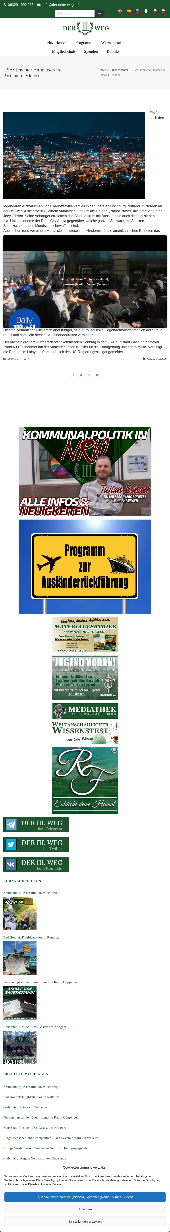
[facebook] (73, 375)
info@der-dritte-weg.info (61, 5)
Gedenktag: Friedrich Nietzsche (25, 1107)
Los (99, 13)
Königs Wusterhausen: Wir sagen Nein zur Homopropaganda (45, 1148)
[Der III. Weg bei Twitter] (85, 844)
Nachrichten (56, 42)
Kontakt (112, 51)
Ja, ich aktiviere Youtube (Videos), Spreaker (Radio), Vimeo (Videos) (85, 1197)
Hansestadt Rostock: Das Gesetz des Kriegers (34, 1127)
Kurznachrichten (157, 358)
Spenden (90, 51)
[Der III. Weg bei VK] (85, 864)
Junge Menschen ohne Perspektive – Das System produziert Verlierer (51, 1138)
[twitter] (81, 375)
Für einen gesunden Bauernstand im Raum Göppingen (41, 1117)
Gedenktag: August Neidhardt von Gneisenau (34, 1158)
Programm (83, 42)
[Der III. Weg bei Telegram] (85, 824)
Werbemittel (110, 42)
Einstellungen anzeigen (85, 1221)
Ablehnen (85, 1209)
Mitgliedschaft (63, 51)
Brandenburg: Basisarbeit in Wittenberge (31, 1086)
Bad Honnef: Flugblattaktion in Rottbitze (31, 1097)
